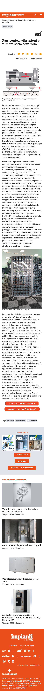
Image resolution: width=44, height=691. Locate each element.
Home (4, 20)
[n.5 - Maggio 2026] (35, 443)
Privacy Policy (22, 665)
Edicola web (22, 455)
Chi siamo (13, 646)
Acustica (10, 421)
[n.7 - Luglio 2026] (8, 443)
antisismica (20, 421)
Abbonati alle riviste (26, 646)
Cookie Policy (35, 665)
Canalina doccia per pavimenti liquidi (22, 545)
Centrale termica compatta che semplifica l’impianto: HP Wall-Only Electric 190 (21, 617)
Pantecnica (32, 421)
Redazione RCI (36, 59)
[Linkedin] (29, 650)
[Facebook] (9, 650)
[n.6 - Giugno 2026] (22, 443)
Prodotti (7, 27)
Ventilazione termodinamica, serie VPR (20, 580)
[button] (35, 15)
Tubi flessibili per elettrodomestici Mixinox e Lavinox (20, 510)
